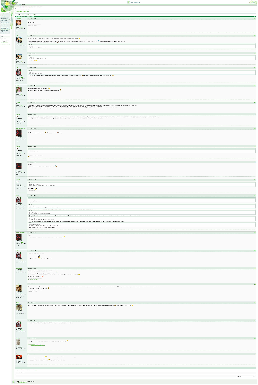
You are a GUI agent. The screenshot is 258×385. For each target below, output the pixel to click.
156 (22, 43)
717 (22, 27)
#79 (255, 338)
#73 (255, 232)
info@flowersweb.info (22, 382)
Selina (17, 302)
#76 (255, 284)
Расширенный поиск (4, 42)
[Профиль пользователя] (18, 24)
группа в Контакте (31, 344)
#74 (255, 250)
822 (22, 77)
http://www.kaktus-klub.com (33, 279)
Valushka (18, 338)
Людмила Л (18, 102)
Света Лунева (19, 268)
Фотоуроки (3, 33)
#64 (255, 67)
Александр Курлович (20, 128)
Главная (19, 4)
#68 (255, 128)
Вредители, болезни (4, 18)
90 (21, 311)
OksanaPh (18, 18)
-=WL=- (17, 67)
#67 (255, 114)
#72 (255, 195)
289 (22, 137)
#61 (255, 18)
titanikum (18, 353)
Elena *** (18, 85)
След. (35, 14)
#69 (255, 146)
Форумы (23, 4)
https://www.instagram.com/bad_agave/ (38, 345)
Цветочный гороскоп (4, 28)
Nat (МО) (18, 114)
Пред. (22, 14)
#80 (255, 353)
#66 (255, 102)
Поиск (2, 36)
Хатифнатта (18, 284)
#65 (255, 85)
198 (22, 105)
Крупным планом (4, 20)
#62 (255, 35)
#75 (255, 268)
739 (22, 120)
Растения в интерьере (5, 22)
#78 (255, 320)
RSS (254, 16)
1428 (22, 270)
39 (21, 94)
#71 (255, 179)
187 (22, 361)
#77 (255, 302)
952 (22, 292)
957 (22, 347)
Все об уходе (3, 16)
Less (17, 35)
